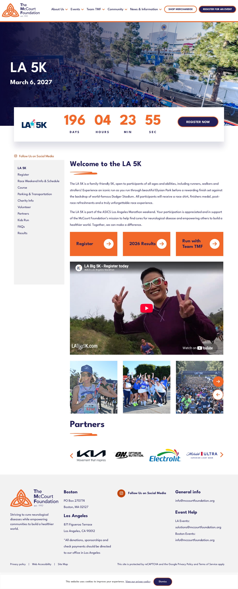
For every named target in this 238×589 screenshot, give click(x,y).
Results (22, 233)
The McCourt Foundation (21, 10)
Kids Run (23, 220)
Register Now (198, 122)
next (218, 381)
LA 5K (22, 168)
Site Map (63, 564)
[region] (119, 581)
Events (75, 9)
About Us (57, 9)
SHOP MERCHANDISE (180, 9)
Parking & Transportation (35, 194)
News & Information (144, 9)
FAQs (21, 226)
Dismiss (163, 581)
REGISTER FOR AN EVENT (217, 9)
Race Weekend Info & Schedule (39, 181)
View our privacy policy (138, 581)
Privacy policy (18, 564)
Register (23, 174)
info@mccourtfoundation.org (195, 500)
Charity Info (26, 200)
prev (218, 394)
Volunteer (24, 207)
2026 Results (142, 244)
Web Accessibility (41, 564)
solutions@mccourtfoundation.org (198, 527)
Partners (23, 213)
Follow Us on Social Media (36, 156)
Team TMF (94, 9)
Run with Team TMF (192, 244)
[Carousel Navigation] (144, 387)
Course (22, 187)
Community (115, 9)
